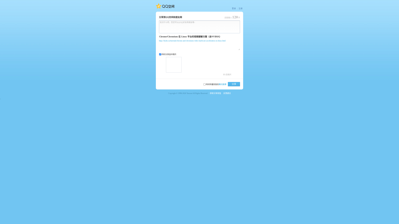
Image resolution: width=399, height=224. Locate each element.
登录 (234, 8)
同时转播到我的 (216, 84)
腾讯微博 (222, 84)
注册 (241, 8)
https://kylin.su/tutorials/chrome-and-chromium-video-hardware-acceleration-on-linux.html (192, 41)
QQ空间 (165, 6)
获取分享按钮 (215, 93)
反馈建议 (227, 93)
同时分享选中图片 (168, 54)
